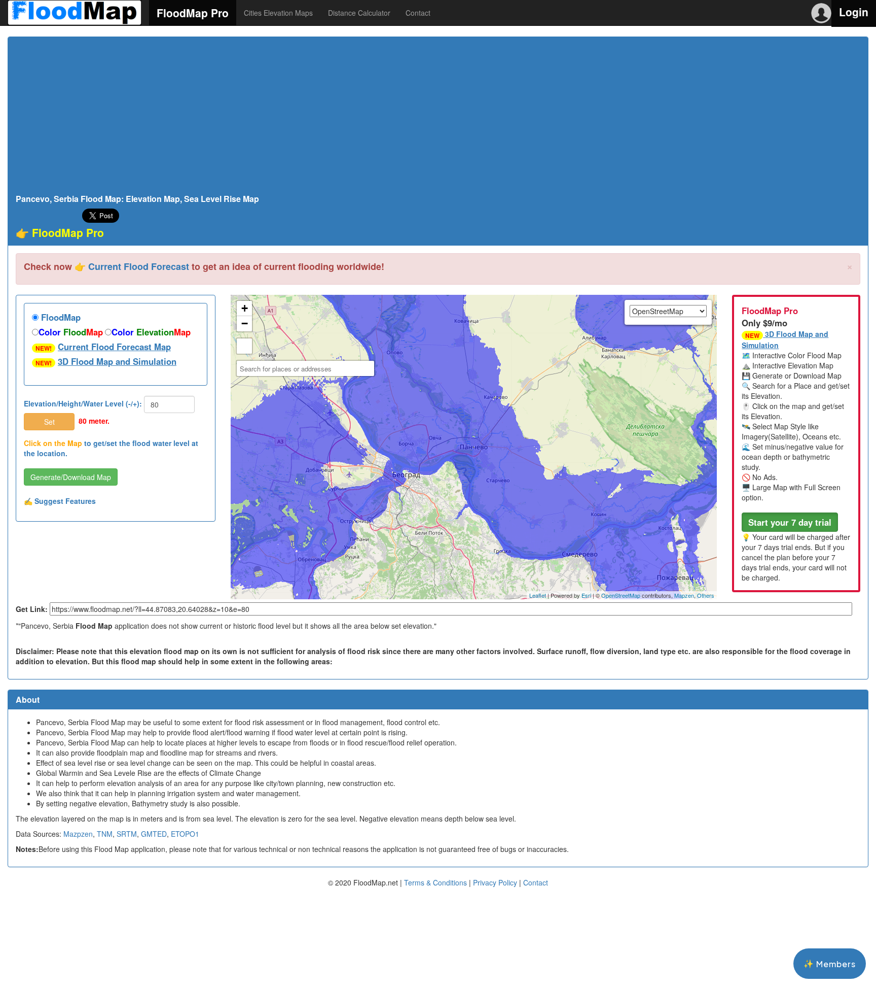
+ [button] (244, 308)
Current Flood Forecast (138, 266)
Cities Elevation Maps (278, 13)
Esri (586, 595)
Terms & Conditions (435, 882)
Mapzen (684, 595)
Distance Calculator (359, 13)
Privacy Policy (495, 882)
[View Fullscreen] (244, 346)
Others (705, 595)
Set (49, 422)
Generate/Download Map (70, 477)
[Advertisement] (438, 118)
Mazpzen (78, 834)
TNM (105, 834)
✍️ (60, 501)
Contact (418, 13)
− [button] (244, 323)
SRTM (127, 834)
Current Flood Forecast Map (114, 346)
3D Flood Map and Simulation (117, 361)
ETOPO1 (185, 834)
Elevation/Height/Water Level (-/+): (83, 403)
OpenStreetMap (620, 595)
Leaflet (537, 595)
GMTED (154, 834)
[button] (790, 522)
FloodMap (60, 317)
